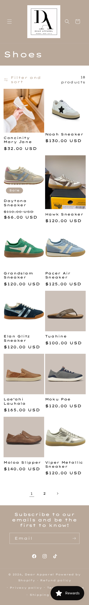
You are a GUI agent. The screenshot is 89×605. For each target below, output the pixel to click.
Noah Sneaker (64, 134)
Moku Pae (58, 399)
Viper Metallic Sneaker (64, 464)
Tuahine (56, 336)
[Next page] (57, 493)
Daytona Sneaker (15, 203)
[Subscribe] (74, 538)
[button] (9, 21)
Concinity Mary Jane (18, 140)
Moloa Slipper (22, 462)
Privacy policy (26, 587)
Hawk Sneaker (64, 214)
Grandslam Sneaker (18, 275)
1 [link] (31, 493)
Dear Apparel (39, 574)
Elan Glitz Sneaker (17, 338)
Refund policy (55, 580)
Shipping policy (47, 594)
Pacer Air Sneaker (58, 275)
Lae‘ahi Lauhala (15, 401)
